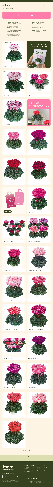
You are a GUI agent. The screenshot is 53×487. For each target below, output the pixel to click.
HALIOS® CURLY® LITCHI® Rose (34, 300)
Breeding (45, 467)
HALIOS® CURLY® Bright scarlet (10, 183)
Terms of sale (36, 482)
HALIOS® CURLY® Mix (8, 358)
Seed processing (47, 468)
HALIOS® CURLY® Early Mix (9, 241)
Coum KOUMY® (27, 471)
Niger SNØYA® (33, 467)
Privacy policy (30, 482)
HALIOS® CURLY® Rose (32, 387)
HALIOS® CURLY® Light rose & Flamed (11, 300)
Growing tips (39, 467)
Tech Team (39, 470)
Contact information (42, 482)
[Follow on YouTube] (34, 478)
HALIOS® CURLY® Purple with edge (10, 387)
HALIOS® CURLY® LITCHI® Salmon (10, 329)
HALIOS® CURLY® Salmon (9, 416)
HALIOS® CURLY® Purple (33, 358)
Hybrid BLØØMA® (33, 472)
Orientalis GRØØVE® (33, 469)
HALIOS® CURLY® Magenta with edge (35, 329)
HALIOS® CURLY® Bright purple (34, 153)
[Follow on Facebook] (28, 478)
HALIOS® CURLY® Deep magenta (34, 183)
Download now (32, 65)
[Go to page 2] (29, 450)
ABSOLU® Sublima (7, 95)
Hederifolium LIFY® (26, 469)
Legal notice (49, 482)
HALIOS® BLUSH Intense (8, 153)
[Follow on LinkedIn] (36, 478)
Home (3, 8)
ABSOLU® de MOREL (8, 66)
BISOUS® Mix (30, 95)
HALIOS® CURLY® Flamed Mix (34, 241)
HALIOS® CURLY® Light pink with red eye (36, 270)
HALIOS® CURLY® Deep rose (33, 212)
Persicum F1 (26, 467)
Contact (45, 470)
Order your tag (8, 211)
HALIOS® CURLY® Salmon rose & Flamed (36, 416)
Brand (38, 468)
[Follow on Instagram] (31, 478)
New (30, 123)
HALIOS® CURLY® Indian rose (9, 270)
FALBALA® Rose (7, 124)
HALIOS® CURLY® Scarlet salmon (10, 446)
